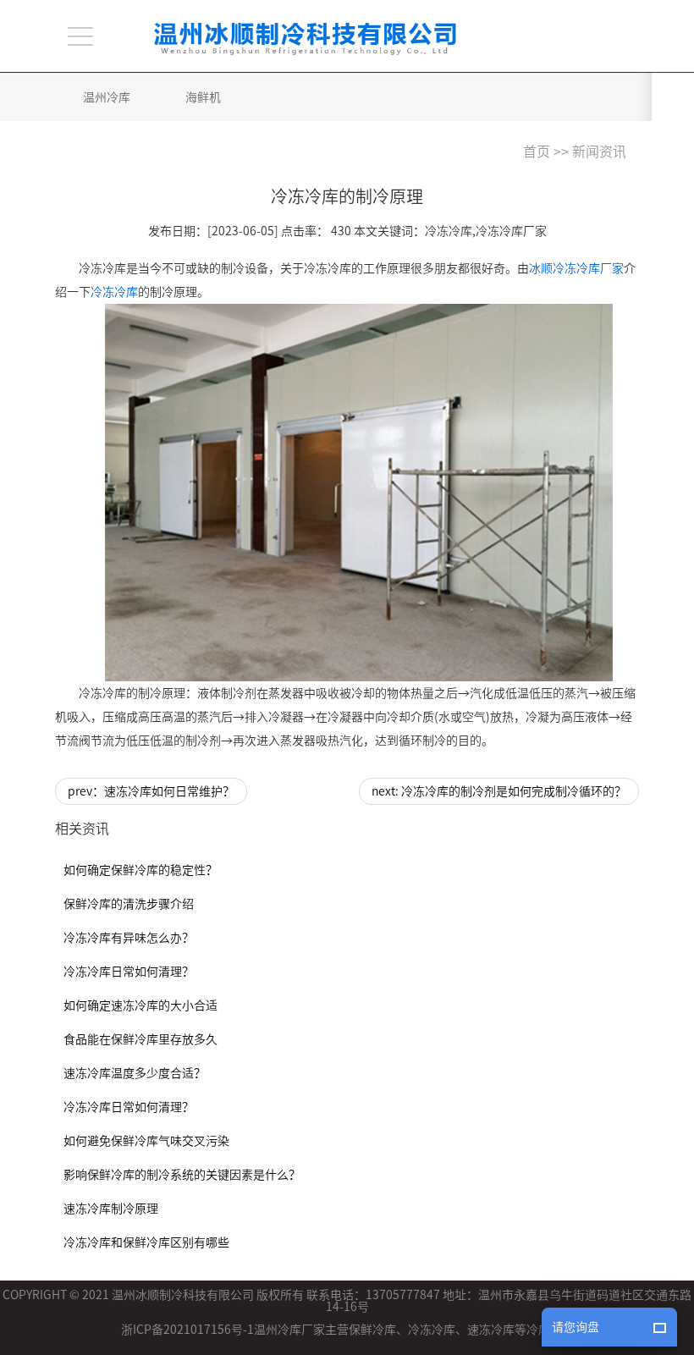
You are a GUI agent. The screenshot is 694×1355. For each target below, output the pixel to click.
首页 (536, 151)
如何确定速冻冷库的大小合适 (140, 1005)
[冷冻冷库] (359, 492)
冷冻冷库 (114, 292)
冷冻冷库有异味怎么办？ (128, 938)
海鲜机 (203, 97)
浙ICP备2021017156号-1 (187, 1330)
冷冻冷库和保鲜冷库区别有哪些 (146, 1242)
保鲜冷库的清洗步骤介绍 (128, 904)
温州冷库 (106, 97)
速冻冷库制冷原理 (110, 1209)
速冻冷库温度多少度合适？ (134, 1073)
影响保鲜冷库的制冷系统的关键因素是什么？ (181, 1175)
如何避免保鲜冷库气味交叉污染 (146, 1141)
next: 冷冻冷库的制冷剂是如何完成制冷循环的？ (499, 791)
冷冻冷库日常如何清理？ (128, 972)
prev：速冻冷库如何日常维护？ (151, 791)
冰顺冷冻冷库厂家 (576, 268)
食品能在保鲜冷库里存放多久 (140, 1039)
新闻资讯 (599, 151)
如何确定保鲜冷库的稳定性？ (140, 870)
